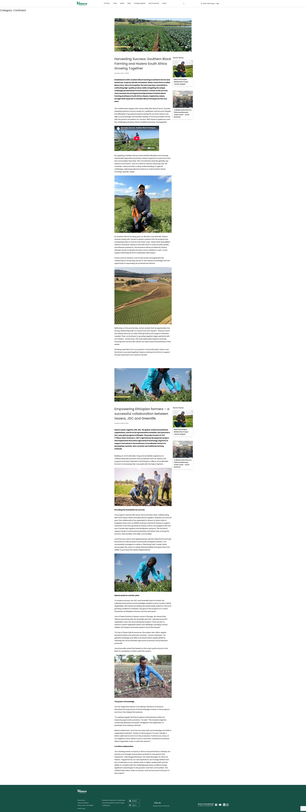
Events (122, 3)
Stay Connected (154, 3)
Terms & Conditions (83, 803)
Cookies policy (106, 805)
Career (164, 3)
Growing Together (139, 3)
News (129, 3)
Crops (115, 3)
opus (84, 808)
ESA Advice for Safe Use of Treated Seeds (113, 800)
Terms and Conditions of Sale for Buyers (113, 803)
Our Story (107, 3)
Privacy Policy (81, 800)
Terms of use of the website (85, 805)
